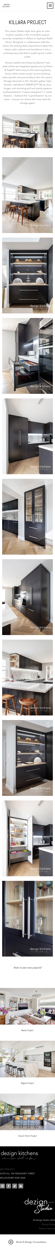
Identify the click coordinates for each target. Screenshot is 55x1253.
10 (26, 144)
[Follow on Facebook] (8, 1186)
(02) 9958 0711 (7, 1169)
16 (42, 144)
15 (39, 144)
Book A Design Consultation (31, 1242)
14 (37, 144)
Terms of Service (47, 1229)
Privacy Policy (48, 1224)
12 (32, 144)
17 (45, 144)
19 (50, 144)
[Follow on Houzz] (20, 1186)
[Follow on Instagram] (2, 1186)
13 (34, 144)
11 (29, 144)
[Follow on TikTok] (14, 1186)
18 (47, 144)
